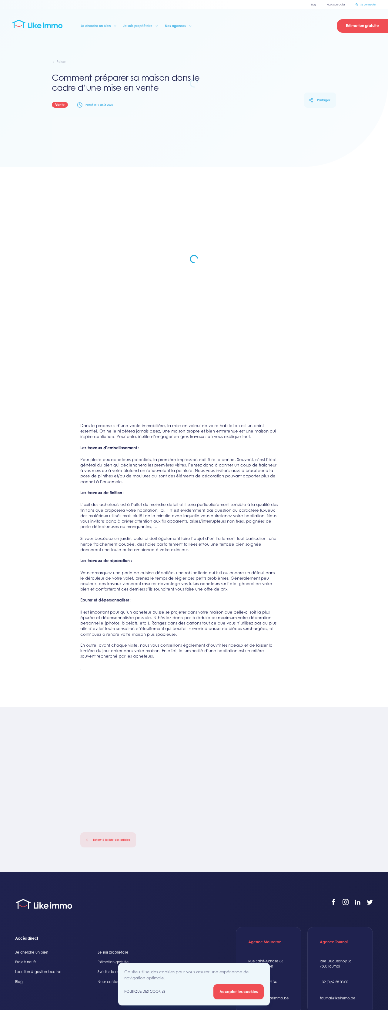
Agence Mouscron (264, 942)
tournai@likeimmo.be (338, 998)
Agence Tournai (334, 942)
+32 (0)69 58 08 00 (334, 982)
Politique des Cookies (144, 991)
